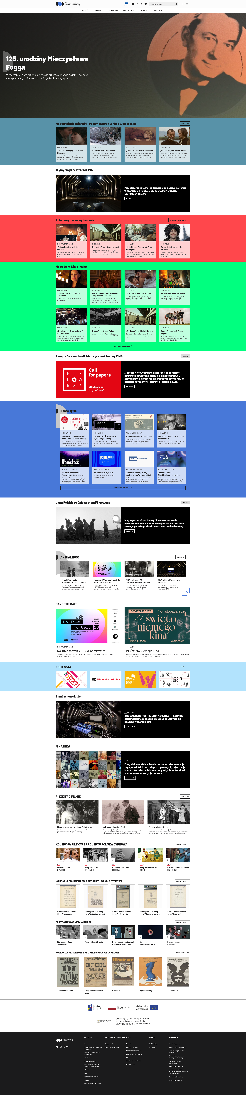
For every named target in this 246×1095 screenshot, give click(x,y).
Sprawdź (129, 198)
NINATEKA (97, 10)
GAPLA (143, 10)
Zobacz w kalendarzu (121, 487)
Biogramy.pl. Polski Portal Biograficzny (92, 1053)
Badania (86, 1080)
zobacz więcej (181, 881)
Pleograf (86, 1044)
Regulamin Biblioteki (175, 1080)
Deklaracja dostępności (134, 1051)
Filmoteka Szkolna (90, 1061)
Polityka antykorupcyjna (134, 1054)
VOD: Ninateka (152, 1044)
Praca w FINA (130, 1064)
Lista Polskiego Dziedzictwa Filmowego (93, 1048)
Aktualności (109, 1044)
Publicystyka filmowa (112, 1047)
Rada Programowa (132, 1047)
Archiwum (87, 1058)
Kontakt (129, 1044)
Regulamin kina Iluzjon (176, 1066)
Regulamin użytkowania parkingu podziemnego (176, 1057)
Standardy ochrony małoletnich (175, 1062)
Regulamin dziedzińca (176, 1077)
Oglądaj (129, 778)
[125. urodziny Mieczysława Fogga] (123, 65)
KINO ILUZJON (127, 10)
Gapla (85, 1073)
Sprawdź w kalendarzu (178, 220)
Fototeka (87, 1070)
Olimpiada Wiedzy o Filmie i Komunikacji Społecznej (92, 1065)
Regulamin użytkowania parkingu (176, 1051)
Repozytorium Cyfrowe (91, 1076)
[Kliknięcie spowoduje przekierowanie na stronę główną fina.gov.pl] (68, 4)
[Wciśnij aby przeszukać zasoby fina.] (176, 4)
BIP (127, 1057)
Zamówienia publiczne (133, 1061)
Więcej (183, 123)
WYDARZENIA (113, 10)
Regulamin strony (174, 1044)
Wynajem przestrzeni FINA (92, 1083)
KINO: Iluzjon (152, 1047)
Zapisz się (129, 726)
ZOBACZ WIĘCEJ (181, 844)
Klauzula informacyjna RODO (178, 1047)
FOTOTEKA (156, 10)
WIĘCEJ (183, 796)
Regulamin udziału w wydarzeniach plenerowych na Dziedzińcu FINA (178, 1071)
